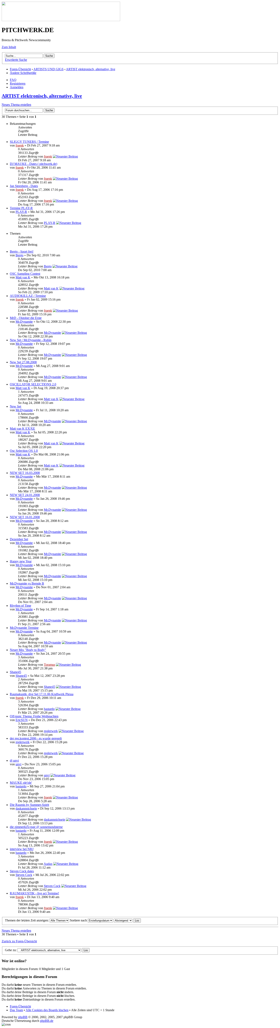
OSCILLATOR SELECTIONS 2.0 (33, 384)
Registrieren (17, 83)
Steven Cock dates (22, 871)
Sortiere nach (79, 920)
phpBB (22, 1017)
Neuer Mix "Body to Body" (28, 650)
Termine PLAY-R (21, 208)
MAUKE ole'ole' (21, 782)
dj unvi (14, 760)
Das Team (16, 1010)
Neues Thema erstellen (16, 104)
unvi (18, 764)
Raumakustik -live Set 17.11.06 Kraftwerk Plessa (41, 694)
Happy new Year (21, 561)
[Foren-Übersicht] (61, 20)
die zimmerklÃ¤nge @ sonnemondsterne (36, 827)
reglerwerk (51, 731)
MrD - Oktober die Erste (26, 318)
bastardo (49, 709)
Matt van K (23, 277)
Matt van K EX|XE (22, 428)
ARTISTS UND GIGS (48, 69)
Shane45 (15, 672)
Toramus (49, 664)
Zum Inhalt (9, 47)
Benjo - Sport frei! (21, 251)
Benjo (19, 255)
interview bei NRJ (21, 849)
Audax (48, 864)
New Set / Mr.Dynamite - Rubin (30, 340)
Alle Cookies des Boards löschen (47, 1010)
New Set (15, 406)
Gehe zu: (11, 950)
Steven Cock (24, 875)
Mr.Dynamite (24, 321)
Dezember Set (19, 539)
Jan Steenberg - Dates (24, 186)
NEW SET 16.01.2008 (25, 517)
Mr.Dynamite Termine (24, 627)
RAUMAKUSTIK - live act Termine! (34, 893)
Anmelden (16, 87)
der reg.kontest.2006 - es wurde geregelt (36, 738)
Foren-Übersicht (20, 69)
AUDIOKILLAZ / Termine (28, 296)
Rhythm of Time (20, 605)
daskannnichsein (26, 808)
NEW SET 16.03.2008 (25, 473)
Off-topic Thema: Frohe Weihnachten (34, 716)
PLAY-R (21, 212)
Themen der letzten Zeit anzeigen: (27, 920)
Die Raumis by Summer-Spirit (29, 804)
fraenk (20, 145)
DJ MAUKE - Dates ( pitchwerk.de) (33, 164)
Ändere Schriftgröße (23, 73)
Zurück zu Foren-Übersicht (19, 941)
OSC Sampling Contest (25, 273)
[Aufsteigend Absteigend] (127, 920)
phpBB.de (46, 1020)
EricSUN (22, 720)
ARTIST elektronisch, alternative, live (90, 69)
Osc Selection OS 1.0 (24, 450)
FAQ (13, 80)
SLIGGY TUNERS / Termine (29, 141)
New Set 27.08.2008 (23, 362)
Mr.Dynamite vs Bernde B (27, 583)
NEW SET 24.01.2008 (25, 495)
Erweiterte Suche (16, 59)
